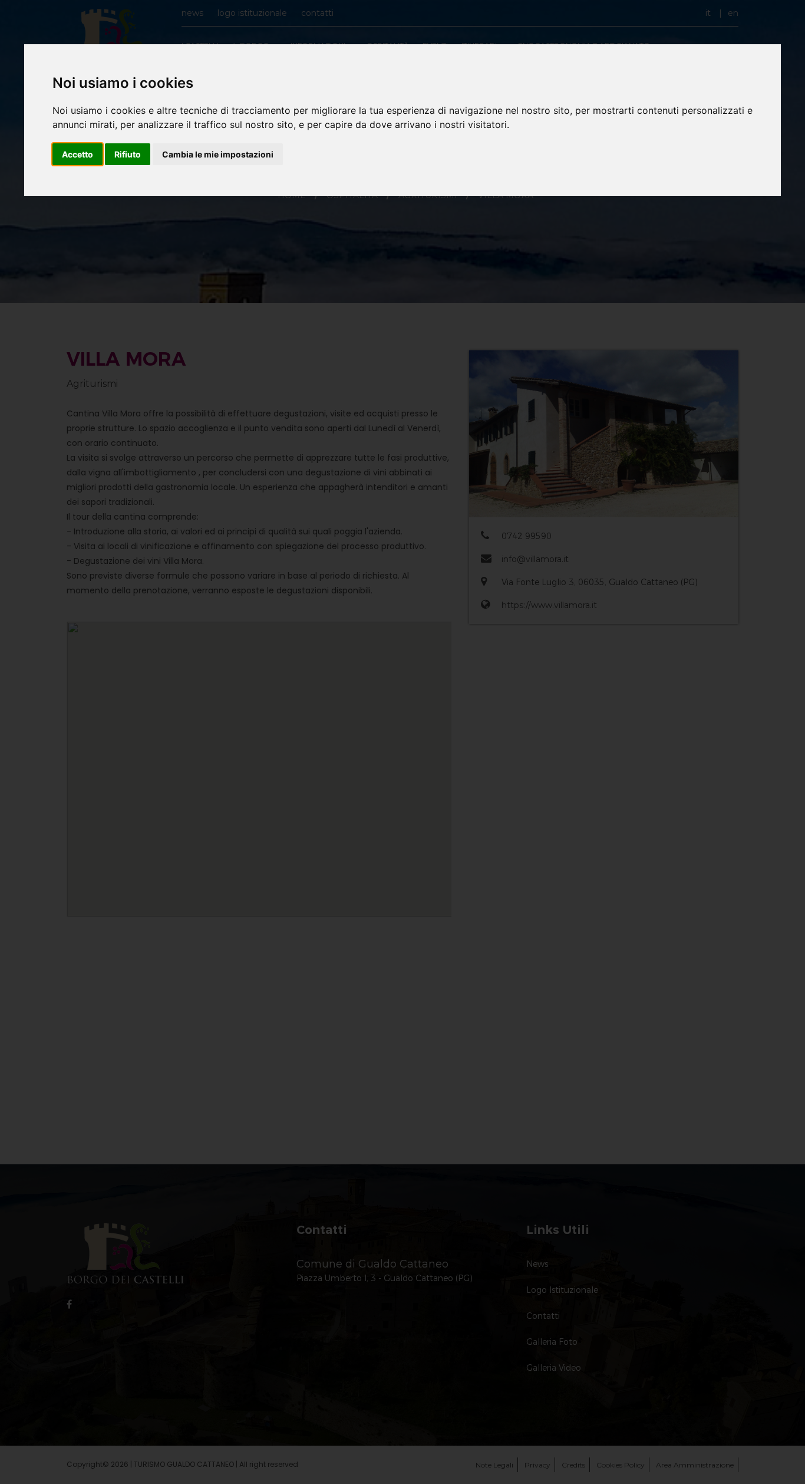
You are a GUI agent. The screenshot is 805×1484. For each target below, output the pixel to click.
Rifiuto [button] (127, 154)
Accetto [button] (77, 154)
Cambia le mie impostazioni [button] (217, 154)
